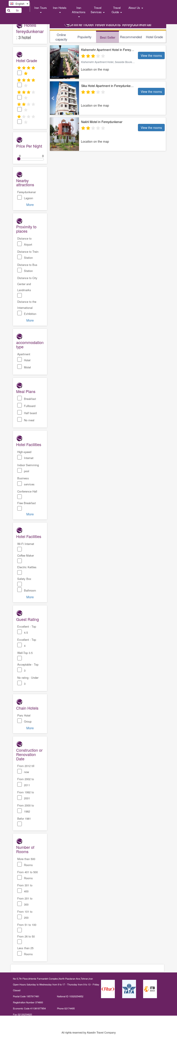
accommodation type (30, 344)
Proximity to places (26, 228)
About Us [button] (134, 8)
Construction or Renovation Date (29, 754)
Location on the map (95, 69)
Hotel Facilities (28, 444)
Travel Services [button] (97, 10)
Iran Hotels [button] (59, 8)
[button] (52, 62)
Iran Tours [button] (40, 8)
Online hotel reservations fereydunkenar (110, 24)
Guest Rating (27, 619)
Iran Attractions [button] (78, 10)
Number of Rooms (25, 849)
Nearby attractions (25, 182)
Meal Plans (25, 391)
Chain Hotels (27, 707)
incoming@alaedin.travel (32, 1020)
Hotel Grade (26, 60)
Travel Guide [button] (116, 10)
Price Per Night (29, 145)
